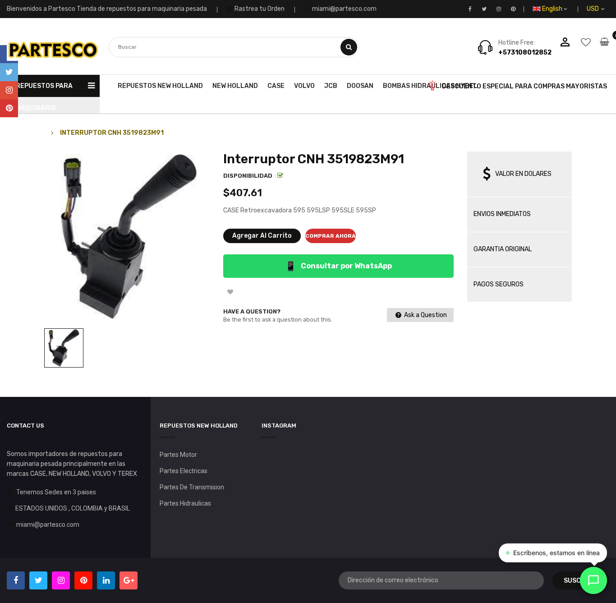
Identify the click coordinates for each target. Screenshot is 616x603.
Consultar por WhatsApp (338, 266)
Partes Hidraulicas (185, 503)
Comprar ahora (330, 236)
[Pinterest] (9, 108)
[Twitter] (9, 72)
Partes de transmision (192, 487)
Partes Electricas (183, 470)
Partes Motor (178, 454)
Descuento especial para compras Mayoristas (524, 86)
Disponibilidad (247, 175)
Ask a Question (425, 315)
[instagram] (9, 90)
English (553, 9)
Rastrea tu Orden (259, 9)
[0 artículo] (604, 47)
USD (603, 9)
